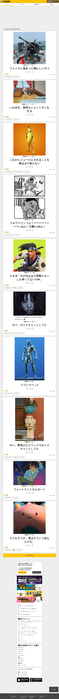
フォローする (23, 673)
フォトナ (16, 76)
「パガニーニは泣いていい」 (25, 626)
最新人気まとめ (23, 697)
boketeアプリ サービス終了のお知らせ (26, 605)
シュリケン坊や (23, 665)
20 (8, 117)
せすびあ (21, 647)
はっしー (21, 657)
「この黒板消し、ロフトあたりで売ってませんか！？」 (29, 628)
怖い (6, 333)
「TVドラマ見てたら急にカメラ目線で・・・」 (29, 631)
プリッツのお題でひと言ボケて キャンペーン (27, 611)
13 (7, 232)
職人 (52, 4)
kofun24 (21, 661)
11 (7, 331)
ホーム (7, 4)
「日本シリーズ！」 (24, 624)
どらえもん (7, 287)
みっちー (21, 653)
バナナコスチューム (19, 171)
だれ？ (16, 457)
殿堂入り (12, 697)
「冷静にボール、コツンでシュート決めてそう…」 (30, 633)
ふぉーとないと (8, 171)
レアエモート (8, 497)
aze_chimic (22, 655)
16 (7, 169)
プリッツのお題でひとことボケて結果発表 (26, 608)
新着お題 (31, 697)
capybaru (22, 659)
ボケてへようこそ (36, 572)
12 (7, 285)
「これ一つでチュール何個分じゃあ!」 (27, 635)
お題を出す (37, 4)
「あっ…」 (22, 638)
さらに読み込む (29, 555)
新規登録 (50, 1)
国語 (14, 549)
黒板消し (21, 663)
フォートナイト (8, 76)
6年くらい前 (52, 169)
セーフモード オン (22, 572)
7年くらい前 (52, 117)
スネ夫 (14, 287)
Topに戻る (54, 689)
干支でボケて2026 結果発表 (24, 614)
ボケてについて (42, 697)
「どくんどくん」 (23, 640)
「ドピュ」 (22, 637)
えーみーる (7, 549)
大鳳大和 (21, 649)
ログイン (56, 1)
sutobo (21, 651)
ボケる (22, 4)
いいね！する (23, 672)
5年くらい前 (52, 74)
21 (7, 74)
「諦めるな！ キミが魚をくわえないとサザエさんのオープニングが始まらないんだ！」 (30, 621)
